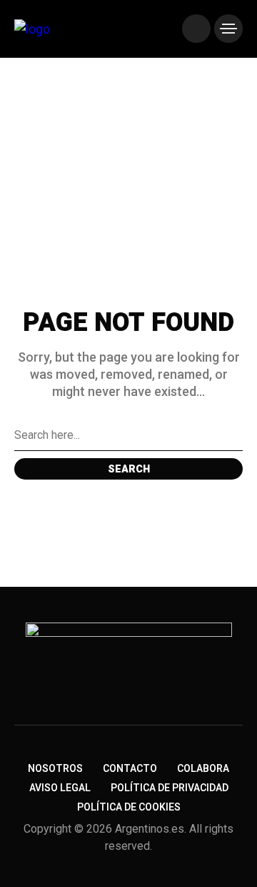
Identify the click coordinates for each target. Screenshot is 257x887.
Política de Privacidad (169, 788)
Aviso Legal (60, 788)
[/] (196, 28)
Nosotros (55, 768)
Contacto (130, 768)
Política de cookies (129, 807)
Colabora (203, 768)
